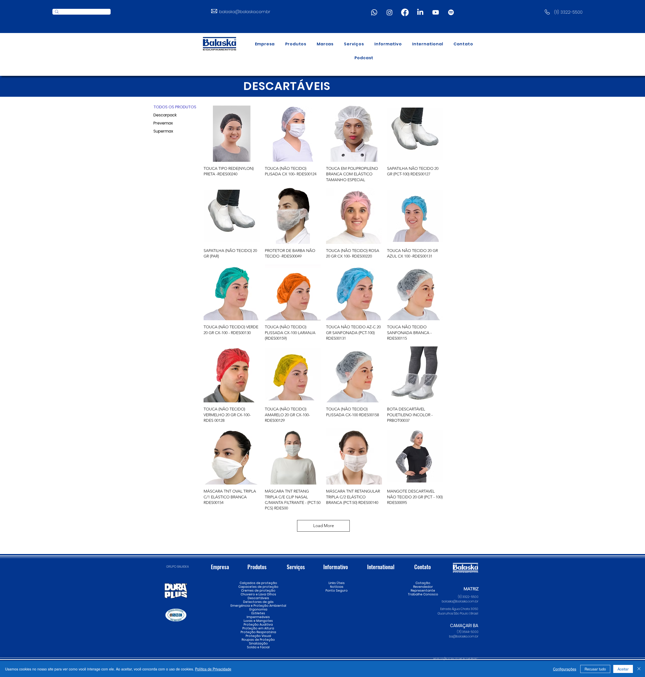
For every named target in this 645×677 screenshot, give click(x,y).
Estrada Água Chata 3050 (459, 609)
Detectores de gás (258, 602)
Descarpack (165, 115)
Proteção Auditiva (258, 624)
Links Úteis (337, 583)
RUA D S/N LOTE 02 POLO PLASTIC (455, 659)
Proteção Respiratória (258, 632)
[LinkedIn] (420, 12)
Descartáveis (258, 598)
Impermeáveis (258, 617)
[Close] (639, 669)
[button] (296, 44)
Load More (323, 525)
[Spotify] (451, 12)
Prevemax (163, 123)
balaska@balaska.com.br (244, 12)
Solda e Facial (258, 647)
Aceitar (623, 668)
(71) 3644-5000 (467, 632)
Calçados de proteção (258, 583)
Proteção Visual (258, 636)
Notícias (336, 587)
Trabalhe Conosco (423, 594)
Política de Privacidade (213, 668)
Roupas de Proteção (258, 639)
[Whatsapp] (374, 12)
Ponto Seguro (337, 590)
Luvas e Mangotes (258, 621)
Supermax (163, 131)
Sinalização (258, 643)
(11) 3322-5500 (568, 12)
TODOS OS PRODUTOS (171, 107)
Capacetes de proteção (258, 587)
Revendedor (423, 587)
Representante (423, 590)
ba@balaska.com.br (463, 636)
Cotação (422, 583)
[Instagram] (389, 12)
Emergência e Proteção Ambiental (258, 605)
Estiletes (258, 613)
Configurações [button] (564, 668)
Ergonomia (258, 609)
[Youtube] (435, 12)
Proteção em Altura (258, 628)
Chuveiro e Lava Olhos (258, 594)
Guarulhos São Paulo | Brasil (458, 613)
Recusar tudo (595, 668)
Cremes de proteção (258, 590)
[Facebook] (405, 12)
